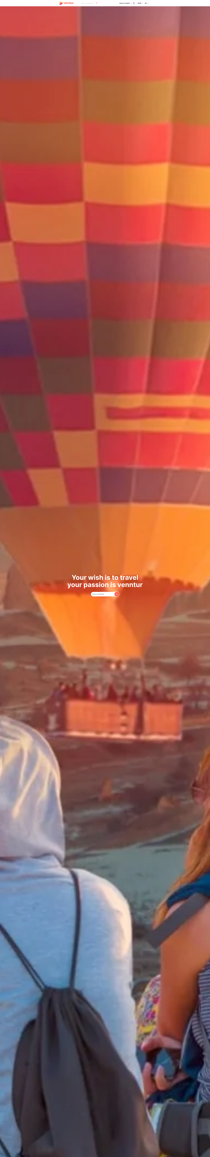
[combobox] (87, 3)
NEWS (139, 3)
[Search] (97, 3)
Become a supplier (125, 3)
